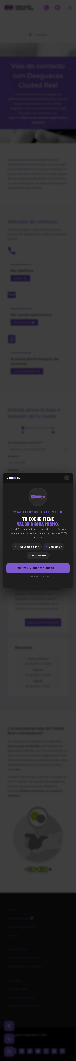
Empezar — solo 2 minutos (38, 568)
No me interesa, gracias (38, 576)
